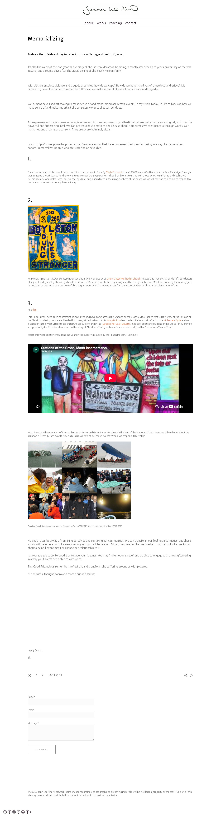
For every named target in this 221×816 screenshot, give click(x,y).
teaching (115, 23)
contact (130, 23)
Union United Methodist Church (124, 278)
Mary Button (114, 320)
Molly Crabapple (114, 172)
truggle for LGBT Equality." (118, 323)
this (34, 309)
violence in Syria (172, 320)
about (89, 23)
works (101, 23)
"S (103, 323)
